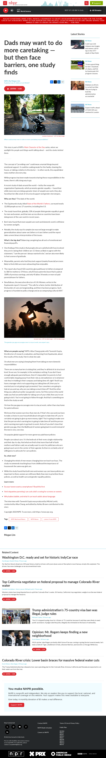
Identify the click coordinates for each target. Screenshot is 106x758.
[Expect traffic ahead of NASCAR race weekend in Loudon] (77, 108)
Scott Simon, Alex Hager (10, 664)
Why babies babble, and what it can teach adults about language (29, 496)
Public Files (63, 727)
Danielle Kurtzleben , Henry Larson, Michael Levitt (18, 589)
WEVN (62, 739)
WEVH (62, 736)
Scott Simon (36, 639)
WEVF (62, 734)
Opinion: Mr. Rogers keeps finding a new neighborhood (59, 634)
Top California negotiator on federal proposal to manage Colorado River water (50, 584)
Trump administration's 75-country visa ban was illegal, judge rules (64, 612)
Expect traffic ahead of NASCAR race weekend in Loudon (92, 110)
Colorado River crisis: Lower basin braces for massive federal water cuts (50, 660)
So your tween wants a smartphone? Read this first (24, 486)
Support (97, 3)
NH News (88, 41)
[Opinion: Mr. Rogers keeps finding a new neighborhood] (16, 638)
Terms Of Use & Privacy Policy (69, 723)
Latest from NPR (50, 519)
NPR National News (18, 519)
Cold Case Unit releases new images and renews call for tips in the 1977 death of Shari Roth (92, 48)
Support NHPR (16, 705)
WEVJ (61, 738)
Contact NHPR (42, 723)
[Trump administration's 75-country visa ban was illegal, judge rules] (16, 616)
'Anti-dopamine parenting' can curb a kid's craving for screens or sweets (33, 491)
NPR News (35, 519)
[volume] (12, 10)
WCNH (62, 731)
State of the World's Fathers (38, 203)
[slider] (15, 10)
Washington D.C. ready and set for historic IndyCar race (40, 557)
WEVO (62, 741)
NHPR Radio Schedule (45, 728)
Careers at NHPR (43, 732)
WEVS (62, 744)
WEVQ (62, 743)
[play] (5, 10)
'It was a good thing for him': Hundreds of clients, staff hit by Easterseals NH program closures (92, 68)
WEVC (62, 733)
